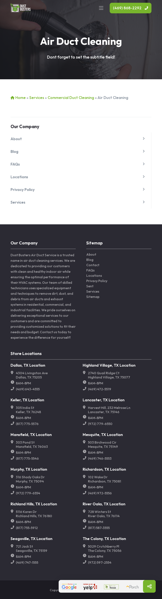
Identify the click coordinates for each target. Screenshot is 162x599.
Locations (19, 176)
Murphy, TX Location (29, 469)
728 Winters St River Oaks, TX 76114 (104, 514)
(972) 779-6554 (28, 493)
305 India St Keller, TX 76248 (28, 410)
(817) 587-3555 (99, 528)
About (16, 138)
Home (20, 97)
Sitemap (92, 297)
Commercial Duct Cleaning (71, 97)
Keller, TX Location (27, 400)
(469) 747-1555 (27, 562)
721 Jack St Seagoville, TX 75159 (31, 548)
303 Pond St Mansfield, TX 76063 (32, 444)
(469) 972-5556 (100, 493)
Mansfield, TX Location (31, 434)
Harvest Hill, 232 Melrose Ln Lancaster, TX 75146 (109, 410)
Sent (89, 286)
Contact (92, 265)
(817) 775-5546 (27, 458)
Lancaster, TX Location (103, 400)
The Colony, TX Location (104, 538)
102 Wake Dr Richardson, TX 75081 (104, 479)
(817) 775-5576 (27, 424)
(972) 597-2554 (99, 562)
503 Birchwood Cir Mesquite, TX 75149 (103, 444)
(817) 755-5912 (27, 528)
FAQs (15, 164)
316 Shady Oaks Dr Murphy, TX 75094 (30, 479)
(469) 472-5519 (99, 389)
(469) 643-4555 (28, 389)
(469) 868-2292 (127, 7)
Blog (14, 151)
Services (36, 97)
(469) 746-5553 (100, 458)
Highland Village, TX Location (109, 365)
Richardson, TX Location (104, 469)
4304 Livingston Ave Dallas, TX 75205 (32, 375)
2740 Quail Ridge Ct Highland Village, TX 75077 (109, 375)
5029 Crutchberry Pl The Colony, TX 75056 (105, 548)
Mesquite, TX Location (103, 434)
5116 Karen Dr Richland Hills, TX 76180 (34, 514)
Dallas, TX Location (28, 365)
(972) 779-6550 (100, 424)
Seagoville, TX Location (31, 538)
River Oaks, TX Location (104, 504)
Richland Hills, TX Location (34, 504)
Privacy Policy (23, 189)
